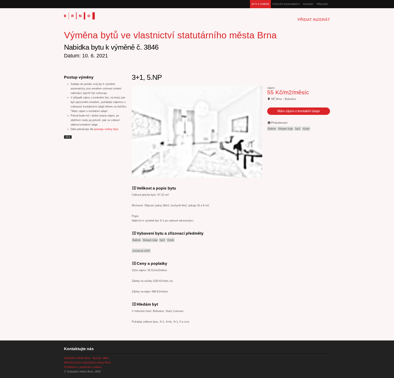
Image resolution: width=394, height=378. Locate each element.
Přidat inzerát (314, 19)
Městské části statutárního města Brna (87, 362)
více (67, 137)
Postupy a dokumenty (286, 4)
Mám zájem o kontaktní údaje (298, 111)
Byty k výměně (260, 4)
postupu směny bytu (106, 129)
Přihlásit (322, 4)
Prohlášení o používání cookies (83, 367)
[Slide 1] (197, 172)
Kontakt (308, 4)
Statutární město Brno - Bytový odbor (86, 358)
